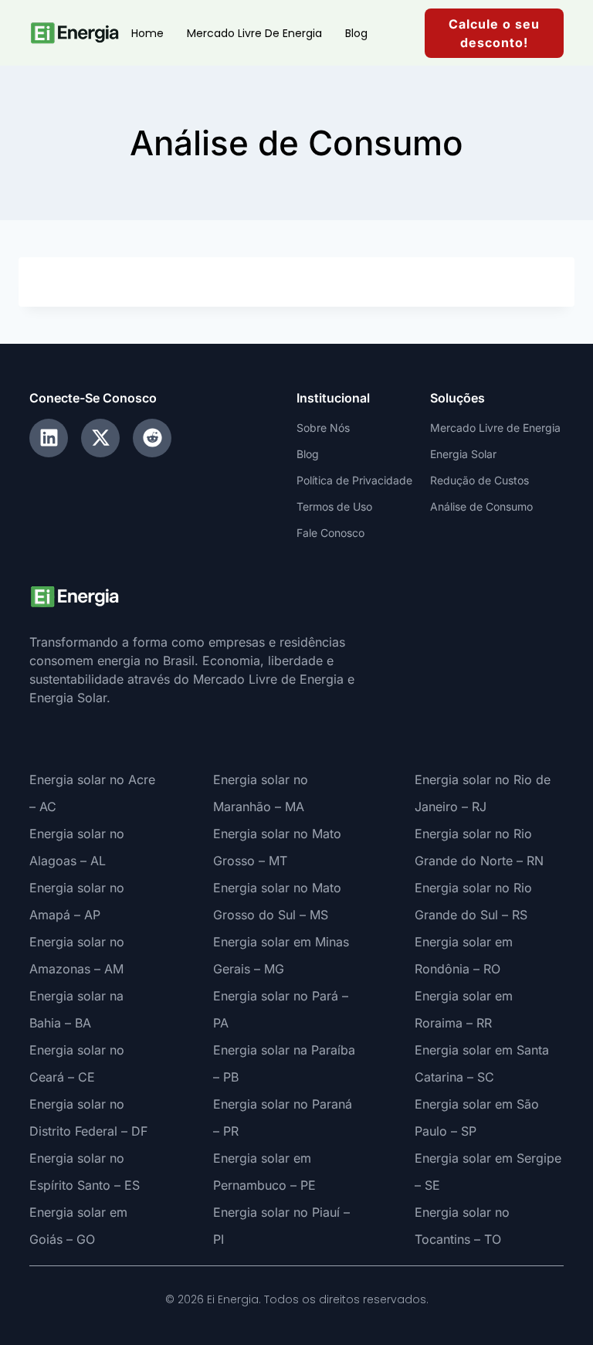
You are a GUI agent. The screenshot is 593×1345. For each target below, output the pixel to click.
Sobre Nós (323, 427)
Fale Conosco (330, 532)
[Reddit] (152, 438)
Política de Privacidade (354, 480)
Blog (356, 33)
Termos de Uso (334, 506)
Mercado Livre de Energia (254, 33)
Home (147, 33)
